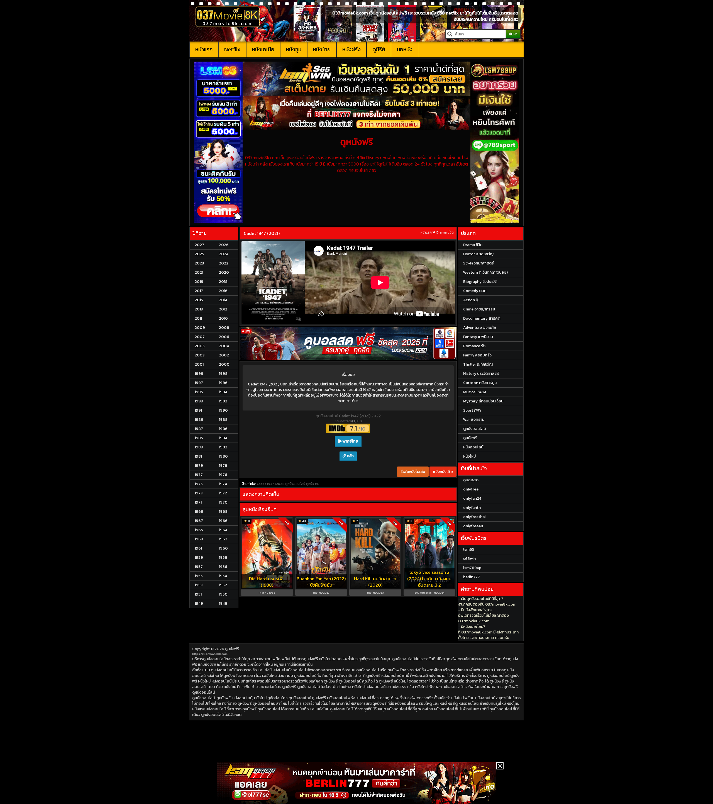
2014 (223, 300)
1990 (223, 410)
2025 (199, 254)
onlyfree (470, 489)
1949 (199, 603)
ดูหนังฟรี (232, 649)
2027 (199, 245)
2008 (224, 328)
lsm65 (468, 549)
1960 (223, 548)
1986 (223, 429)
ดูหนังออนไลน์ (327, 416)
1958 (223, 557)
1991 (198, 410)
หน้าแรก (204, 49)
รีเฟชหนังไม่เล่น (413, 472)
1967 (199, 521)
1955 (199, 576)
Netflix (232, 49)
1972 (223, 493)
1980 (223, 456)
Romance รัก (474, 346)
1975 (199, 484)
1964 (223, 530)
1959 (199, 557)
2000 (224, 364)
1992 (223, 401)
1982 (223, 447)
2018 (223, 282)
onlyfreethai (474, 517)
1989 (199, 419)
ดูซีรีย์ (378, 49)
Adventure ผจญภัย (479, 328)
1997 (199, 383)
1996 (223, 383)
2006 (224, 337)
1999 (199, 374)
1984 (223, 438)
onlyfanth (472, 508)
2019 (199, 282)
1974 (223, 484)
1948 (223, 603)
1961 (198, 548)
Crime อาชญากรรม (479, 309)
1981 (198, 456)
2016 (223, 291)
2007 (200, 337)
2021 (199, 272)
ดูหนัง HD (312, 483)
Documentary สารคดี (481, 318)
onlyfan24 (472, 498)
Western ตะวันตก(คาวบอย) (485, 272)
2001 (199, 364)
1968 (223, 511)
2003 (199, 355)
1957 (199, 567)
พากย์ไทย (350, 441)
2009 (200, 328)
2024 (223, 254)
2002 (224, 355)
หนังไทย (322, 49)
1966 (223, 521)
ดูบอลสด (470, 480)
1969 (199, 511)
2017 (199, 291)
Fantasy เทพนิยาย (478, 337)
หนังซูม (293, 49)
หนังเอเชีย (263, 49)
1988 (223, 419)
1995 (199, 392)
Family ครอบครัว (477, 355)
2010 (223, 318)
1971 (198, 502)
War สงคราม (473, 419)
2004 (224, 346)
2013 (199, 309)
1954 (223, 576)
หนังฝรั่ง (351, 49)
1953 (198, 585)
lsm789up (472, 568)
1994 (223, 392)
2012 (223, 309)
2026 (224, 245)
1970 (223, 502)
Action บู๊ (470, 300)
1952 (223, 585)
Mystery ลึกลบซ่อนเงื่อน (483, 401)
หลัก (350, 455)
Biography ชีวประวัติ (480, 282)
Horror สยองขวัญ (478, 254)
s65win (469, 559)
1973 (198, 493)
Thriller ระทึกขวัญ (478, 364)
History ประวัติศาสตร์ (481, 374)
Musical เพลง (474, 392)
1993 (199, 401)
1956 (223, 567)
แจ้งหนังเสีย (443, 472)
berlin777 (471, 577)
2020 (224, 272)
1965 (199, 530)
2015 (199, 300)
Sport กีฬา (472, 410)
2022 (223, 263)
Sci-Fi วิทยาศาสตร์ (478, 263)
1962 (223, 539)
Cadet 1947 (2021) (262, 233)
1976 (223, 475)
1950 (223, 594)
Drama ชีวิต (445, 232)
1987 (199, 429)
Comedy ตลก (474, 291)
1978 (223, 465)
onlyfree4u (473, 526)
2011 (198, 318)
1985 (199, 438)
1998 (223, 374)
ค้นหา (513, 34)
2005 (200, 346)
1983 (199, 447)
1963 (199, 539)
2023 (199, 263)
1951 (198, 594)
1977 (199, 475)
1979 (199, 465)
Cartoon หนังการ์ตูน (480, 383)
